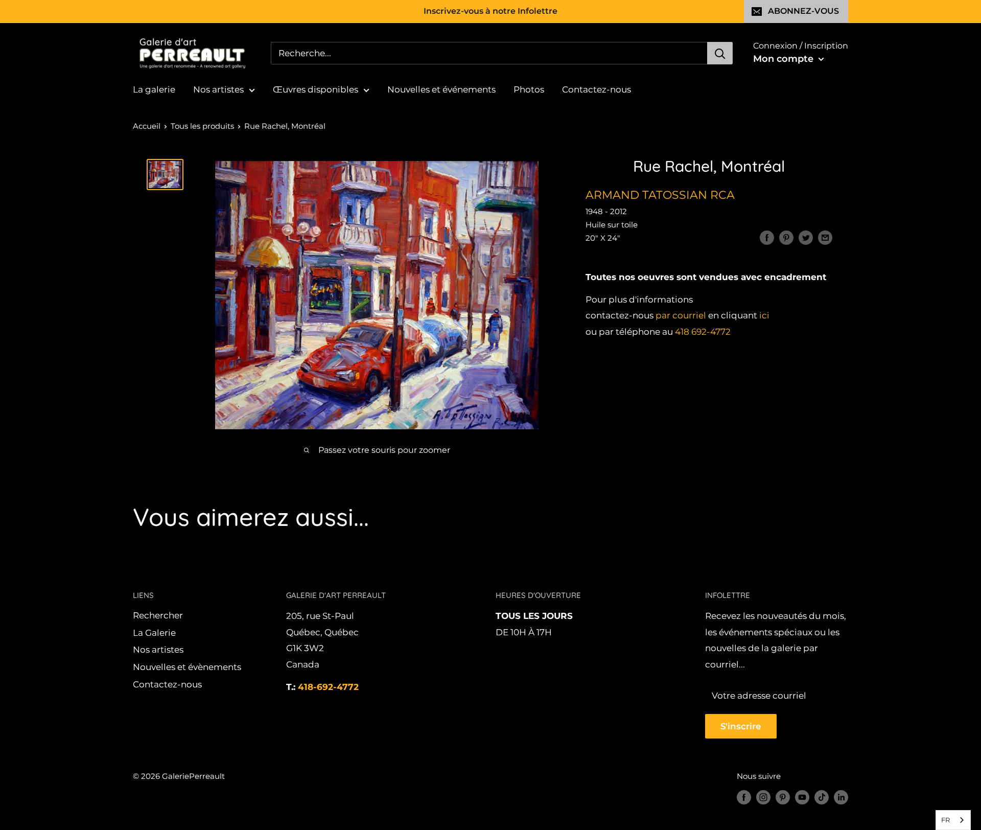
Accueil (146, 126)
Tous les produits (202, 126)
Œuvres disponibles (315, 89)
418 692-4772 (703, 332)
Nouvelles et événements (441, 89)
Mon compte (784, 58)
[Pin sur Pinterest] (786, 237)
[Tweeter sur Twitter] (806, 237)
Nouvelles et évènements (187, 667)
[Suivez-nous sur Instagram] (763, 797)
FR (945, 820)
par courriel (681, 316)
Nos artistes (218, 89)
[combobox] (953, 820)
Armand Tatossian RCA (660, 195)
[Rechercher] (720, 53)
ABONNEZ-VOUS (803, 11)
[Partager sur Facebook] (767, 237)
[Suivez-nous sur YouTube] (802, 797)
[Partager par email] (825, 237)
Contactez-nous (596, 89)
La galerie (154, 89)
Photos (528, 89)
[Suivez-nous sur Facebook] (744, 797)
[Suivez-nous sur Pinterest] (783, 797)
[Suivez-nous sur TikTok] (821, 797)
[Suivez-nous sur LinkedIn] (841, 797)
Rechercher (158, 615)
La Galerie (154, 633)
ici (764, 316)
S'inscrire (740, 726)
